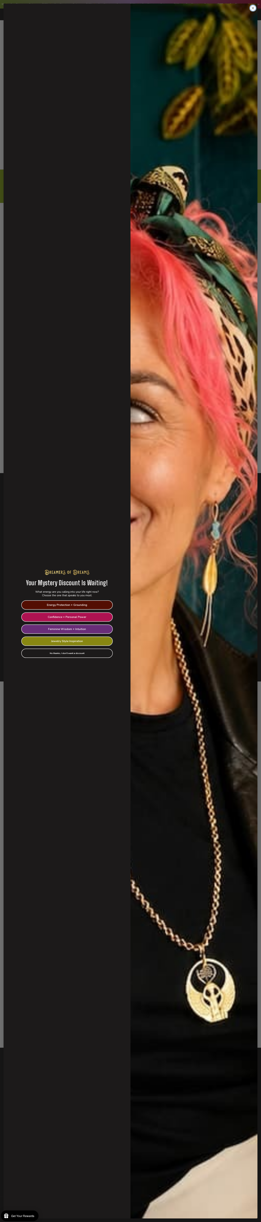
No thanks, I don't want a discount (67, 653)
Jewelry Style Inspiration (67, 641)
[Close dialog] (253, 8)
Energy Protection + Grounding (67, 605)
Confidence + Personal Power (67, 617)
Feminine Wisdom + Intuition (67, 629)
